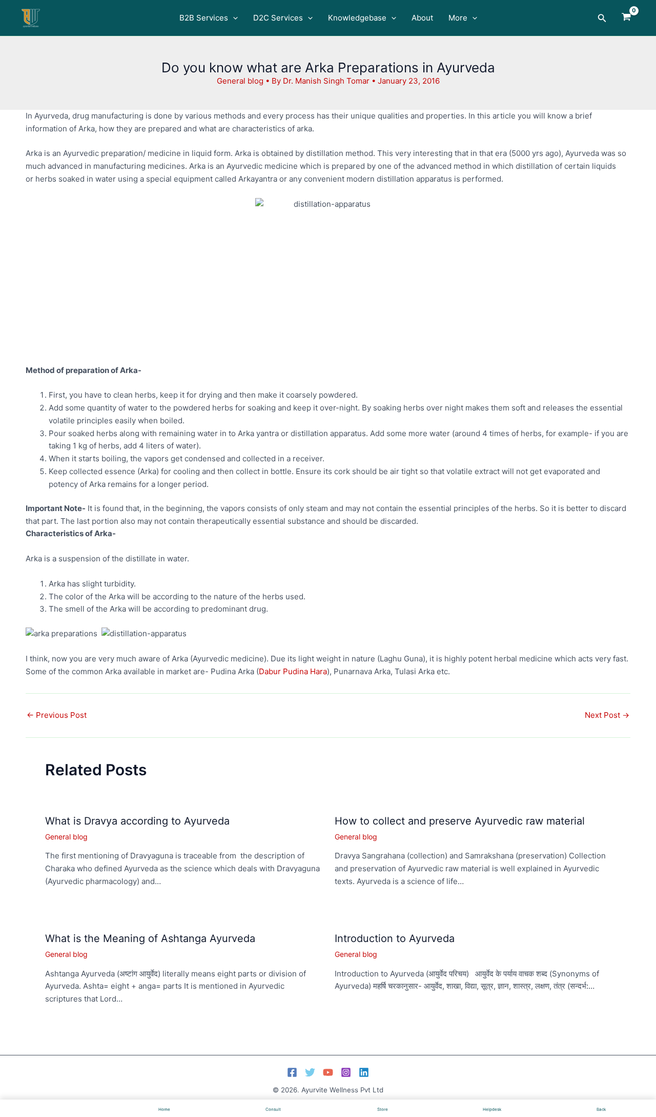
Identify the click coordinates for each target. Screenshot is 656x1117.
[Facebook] (292, 1072)
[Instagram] (346, 1072)
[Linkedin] (364, 1072)
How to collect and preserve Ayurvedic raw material (460, 821)
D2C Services (278, 18)
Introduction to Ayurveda (395, 938)
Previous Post (57, 715)
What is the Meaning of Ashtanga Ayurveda (150, 938)
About (422, 18)
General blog (240, 81)
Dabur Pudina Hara (293, 671)
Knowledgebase (357, 18)
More (457, 18)
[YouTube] (328, 1072)
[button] (233, 18)
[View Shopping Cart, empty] (626, 18)
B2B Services (203, 18)
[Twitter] (310, 1072)
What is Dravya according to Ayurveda (137, 821)
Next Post (607, 715)
